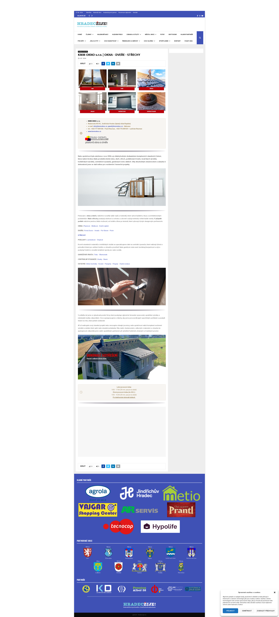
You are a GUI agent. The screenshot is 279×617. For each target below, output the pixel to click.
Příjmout (230, 611)
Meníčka (88, 12)
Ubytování (172, 34)
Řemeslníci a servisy (130, 41)
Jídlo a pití (94, 41)
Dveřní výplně (104, 226)
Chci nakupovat (110, 41)
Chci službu (148, 41)
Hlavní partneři (187, 34)
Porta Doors (88, 231)
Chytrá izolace (125, 264)
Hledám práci (117, 34)
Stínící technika (91, 264)
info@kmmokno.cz (100, 126)
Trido (96, 255)
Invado (97, 231)
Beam (106, 259)
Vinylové (100, 240)
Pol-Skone (104, 231)
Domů (80, 34)
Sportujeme (163, 41)
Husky (100, 259)
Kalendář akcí (97, 12)
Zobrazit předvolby (266, 611)
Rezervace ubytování (124, 12)
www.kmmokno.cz (94, 131)
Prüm (112, 231)
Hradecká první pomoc (110, 12)
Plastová (87, 226)
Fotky (162, 34)
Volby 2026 (188, 41)
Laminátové (91, 240)
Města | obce (149, 34)
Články (88, 34)
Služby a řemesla (82, 51)
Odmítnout (247, 611)
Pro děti (81, 41)
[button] (275, 592)
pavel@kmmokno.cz (115, 126)
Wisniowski (103, 255)
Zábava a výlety (133, 34)
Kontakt (135, 12)
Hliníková (94, 226)
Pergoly (115, 264)
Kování (101, 264)
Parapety (108, 264)
